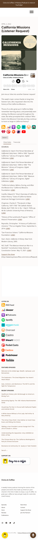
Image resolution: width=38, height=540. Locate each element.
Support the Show (25, 510)
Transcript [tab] (16, 142)
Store (3, 510)
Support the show (8, 254)
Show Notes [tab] (7, 142)
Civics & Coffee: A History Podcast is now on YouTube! (19, 4)
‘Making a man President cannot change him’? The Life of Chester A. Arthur (17, 427)
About (3, 507)
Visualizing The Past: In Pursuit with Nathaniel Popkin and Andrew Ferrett (18, 408)
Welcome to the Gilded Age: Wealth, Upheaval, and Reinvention (18, 372)
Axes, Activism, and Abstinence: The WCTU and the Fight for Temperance (18, 385)
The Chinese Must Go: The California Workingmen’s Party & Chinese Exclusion (18, 440)
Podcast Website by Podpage (25, 533)
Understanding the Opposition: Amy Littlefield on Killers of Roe (17, 434)
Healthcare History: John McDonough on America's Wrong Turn (17, 395)
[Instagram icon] (2, 523)
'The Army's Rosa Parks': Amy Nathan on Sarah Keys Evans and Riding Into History (18, 421)
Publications (5, 515)
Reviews (3, 513)
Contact (22, 507)
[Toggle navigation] (31, 12)
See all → (4, 450)
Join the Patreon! (25, 513)
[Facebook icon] (6, 523)
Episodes (4, 505)
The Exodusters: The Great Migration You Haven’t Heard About (17, 378)
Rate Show (23, 505)
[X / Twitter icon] (10, 523)
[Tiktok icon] (14, 523)
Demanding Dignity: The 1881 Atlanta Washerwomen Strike (18, 402)
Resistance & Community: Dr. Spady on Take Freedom (18, 446)
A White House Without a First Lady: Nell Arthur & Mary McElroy (17, 414)
